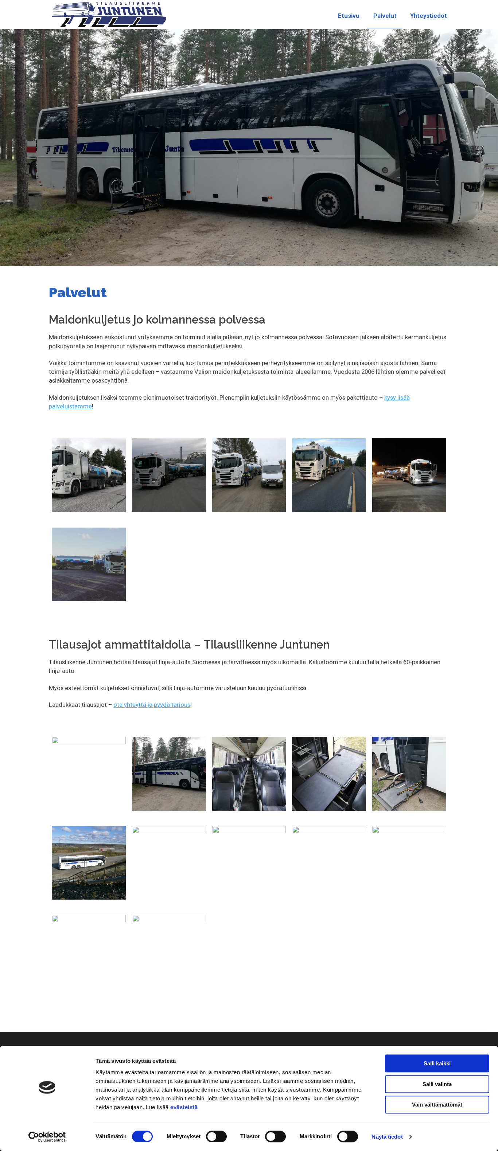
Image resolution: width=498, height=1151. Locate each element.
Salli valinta (437, 1084)
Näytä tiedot (386, 1137)
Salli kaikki (437, 1063)
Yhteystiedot (428, 15)
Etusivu (348, 15)
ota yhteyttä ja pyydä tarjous (151, 704)
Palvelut (385, 15)
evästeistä (184, 1107)
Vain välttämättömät (437, 1104)
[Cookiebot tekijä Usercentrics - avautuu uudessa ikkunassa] (47, 1136)
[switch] (216, 1136)
